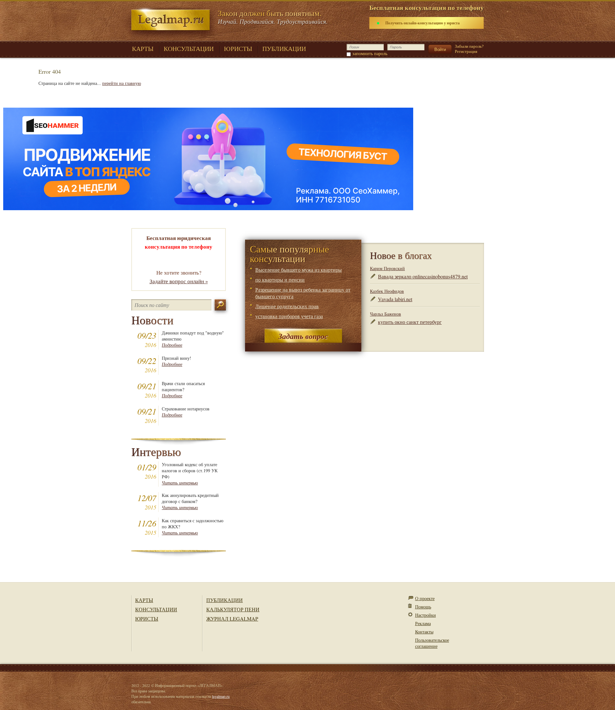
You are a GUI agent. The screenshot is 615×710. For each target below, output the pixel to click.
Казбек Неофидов (387, 291)
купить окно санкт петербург (410, 321)
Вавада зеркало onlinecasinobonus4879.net (423, 276)
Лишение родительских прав (287, 306)
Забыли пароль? (469, 46)
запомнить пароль (369, 53)
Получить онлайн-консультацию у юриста (422, 23)
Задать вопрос (303, 336)
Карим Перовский (387, 268)
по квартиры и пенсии (280, 279)
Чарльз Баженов (385, 314)
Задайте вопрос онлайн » (179, 281)
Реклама (423, 623)
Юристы (146, 618)
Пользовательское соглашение (432, 643)
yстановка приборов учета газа (289, 316)
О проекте (425, 598)
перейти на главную (121, 83)
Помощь (423, 607)
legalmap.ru (221, 696)
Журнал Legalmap (232, 618)
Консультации (156, 609)
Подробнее (172, 345)
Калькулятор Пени (232, 609)
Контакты (424, 632)
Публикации (224, 600)
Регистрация (466, 51)
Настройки (425, 615)
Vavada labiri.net (395, 299)
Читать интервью (180, 483)
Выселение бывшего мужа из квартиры (298, 269)
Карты (144, 600)
